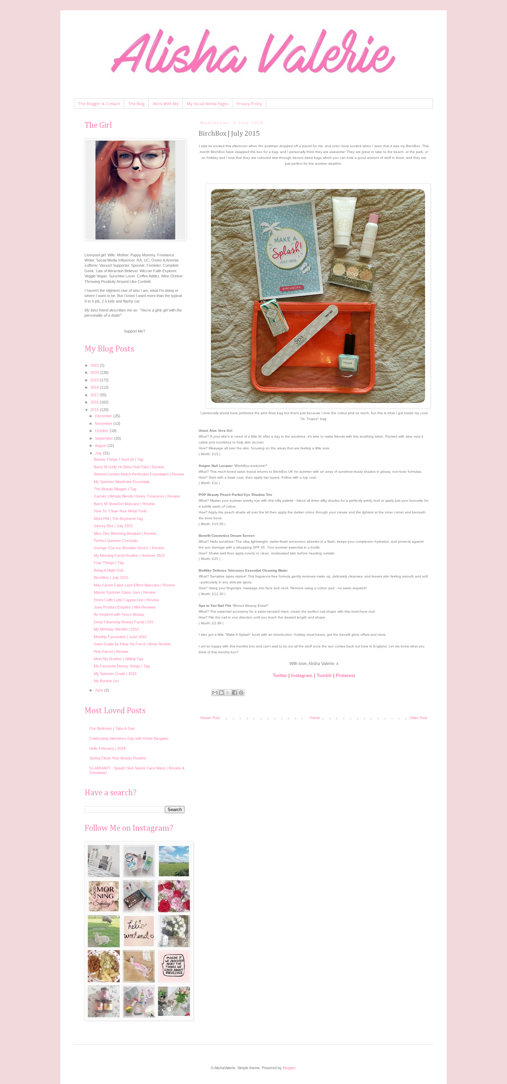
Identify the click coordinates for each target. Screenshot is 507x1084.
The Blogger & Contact (99, 103)
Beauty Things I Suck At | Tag (118, 459)
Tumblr (324, 675)
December (104, 416)
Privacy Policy (249, 103)
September (104, 438)
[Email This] (214, 692)
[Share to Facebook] (234, 692)
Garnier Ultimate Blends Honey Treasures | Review (137, 496)
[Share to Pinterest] (241, 692)
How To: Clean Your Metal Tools (120, 511)
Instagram (301, 675)
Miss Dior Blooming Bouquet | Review (125, 533)
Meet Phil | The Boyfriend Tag (118, 519)
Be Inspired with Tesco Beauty (119, 614)
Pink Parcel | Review (111, 652)
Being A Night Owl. (109, 570)
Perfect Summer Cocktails (116, 541)
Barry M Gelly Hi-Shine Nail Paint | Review (129, 467)
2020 (95, 372)
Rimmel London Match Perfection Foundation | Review (139, 474)
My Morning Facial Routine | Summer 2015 (129, 555)
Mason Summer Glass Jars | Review (125, 592)
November (104, 423)
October (102, 431)
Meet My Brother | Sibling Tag (118, 659)
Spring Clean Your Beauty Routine (117, 758)
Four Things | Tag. (109, 563)
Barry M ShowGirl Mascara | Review (124, 504)
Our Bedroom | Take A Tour (112, 728)
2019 (95, 380)
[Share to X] (228, 692)
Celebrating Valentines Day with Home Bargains (129, 738)
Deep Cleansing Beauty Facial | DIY (123, 622)
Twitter (280, 675)
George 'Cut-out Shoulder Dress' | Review (129, 548)
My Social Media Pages (207, 103)
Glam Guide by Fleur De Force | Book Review (132, 644)
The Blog (136, 103)
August (101, 445)
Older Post (418, 718)
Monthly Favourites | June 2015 (120, 637)
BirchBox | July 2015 (111, 577)
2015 (95, 410)
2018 (95, 387)
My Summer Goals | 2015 (115, 674)
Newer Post (210, 718)
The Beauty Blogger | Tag (115, 489)
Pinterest (345, 675)
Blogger (289, 1068)
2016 (95, 402)
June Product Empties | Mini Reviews (125, 607)
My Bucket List (106, 681)
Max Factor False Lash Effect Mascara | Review (134, 585)
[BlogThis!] (221, 692)
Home (315, 718)
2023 (95, 365)
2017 (95, 395)
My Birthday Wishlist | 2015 (116, 629)
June (99, 690)
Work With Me (166, 103)
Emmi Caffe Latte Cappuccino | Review (126, 600)
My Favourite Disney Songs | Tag (122, 666)
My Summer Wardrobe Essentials (122, 482)
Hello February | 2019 (107, 748)
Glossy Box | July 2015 (113, 526)
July (99, 453)
